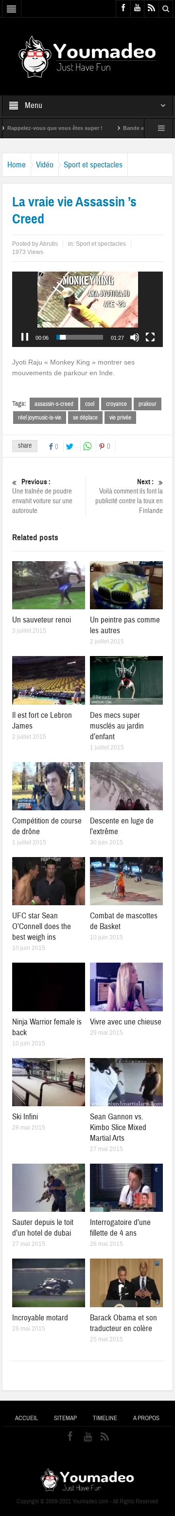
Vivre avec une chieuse (125, 1022)
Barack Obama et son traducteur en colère (123, 1323)
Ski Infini (25, 1117)
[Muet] (135, 337)
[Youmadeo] (87, 56)
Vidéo (44, 165)
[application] (87, 309)
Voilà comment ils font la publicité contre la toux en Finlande (129, 496)
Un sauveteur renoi (41, 620)
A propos (146, 1418)
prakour (148, 404)
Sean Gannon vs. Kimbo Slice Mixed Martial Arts (118, 1127)
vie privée (120, 417)
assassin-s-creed (54, 404)
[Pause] (25, 337)
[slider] (80, 337)
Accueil (26, 1418)
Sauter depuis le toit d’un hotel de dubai (42, 1227)
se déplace (85, 417)
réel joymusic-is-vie (39, 417)
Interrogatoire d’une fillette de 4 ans (120, 1227)
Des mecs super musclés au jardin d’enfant (117, 726)
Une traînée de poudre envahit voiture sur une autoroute (42, 496)
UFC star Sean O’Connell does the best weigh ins (41, 926)
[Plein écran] (150, 337)
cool (89, 404)
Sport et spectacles (93, 165)
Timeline (105, 1418)
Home (16, 165)
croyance (116, 404)
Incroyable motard (40, 1318)
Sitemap (65, 1418)
